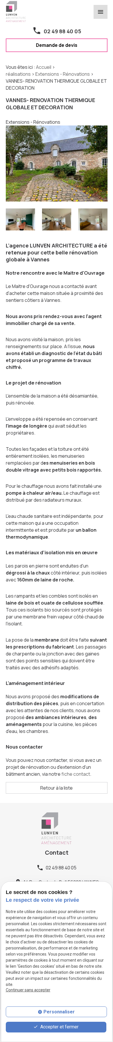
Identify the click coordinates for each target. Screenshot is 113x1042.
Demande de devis (56, 45)
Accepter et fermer (59, 1027)
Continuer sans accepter (28, 990)
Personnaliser (59, 1012)
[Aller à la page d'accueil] (16, 11)
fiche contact (75, 774)
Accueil (43, 67)
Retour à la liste (56, 788)
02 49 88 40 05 (62, 31)
